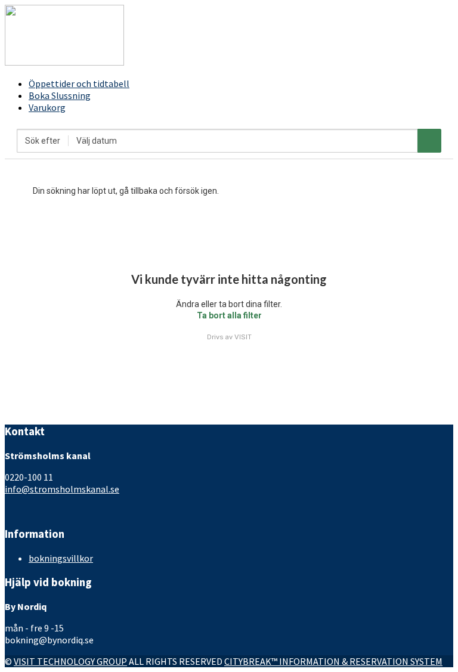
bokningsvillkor (61, 558)
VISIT (243, 337)
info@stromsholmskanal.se (62, 489)
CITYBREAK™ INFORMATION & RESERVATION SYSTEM (333, 661)
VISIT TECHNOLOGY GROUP (70, 661)
